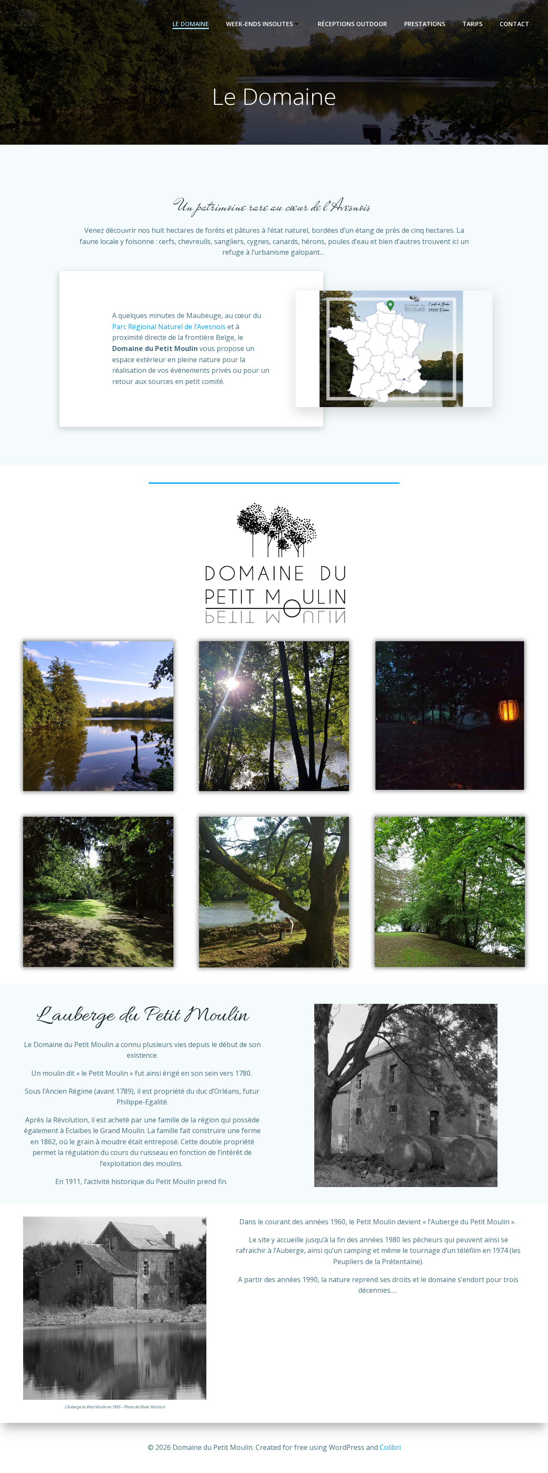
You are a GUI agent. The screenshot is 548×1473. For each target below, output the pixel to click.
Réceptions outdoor (352, 24)
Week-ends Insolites (259, 24)
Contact (514, 24)
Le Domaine (191, 24)
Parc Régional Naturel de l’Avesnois (169, 326)
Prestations (424, 24)
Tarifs (472, 24)
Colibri (390, 1447)
